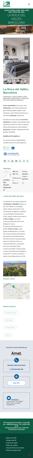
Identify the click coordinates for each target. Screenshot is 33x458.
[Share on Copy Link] (27, 161)
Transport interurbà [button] (10, 327)
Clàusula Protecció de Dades (15, 448)
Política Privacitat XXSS (13, 450)
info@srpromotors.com (13, 427)
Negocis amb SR (11, 438)
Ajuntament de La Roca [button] (11, 312)
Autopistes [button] (8, 335)
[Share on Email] (16, 161)
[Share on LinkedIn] (12, 161)
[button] (29, 4)
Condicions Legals (12, 443)
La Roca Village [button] (9, 320)
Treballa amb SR (11, 440)
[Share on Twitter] (8, 161)
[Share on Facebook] (5, 161)
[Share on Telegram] (23, 161)
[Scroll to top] (29, 454)
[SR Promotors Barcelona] (6, 4)
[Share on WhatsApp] (20, 161)
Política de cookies (12, 445)
